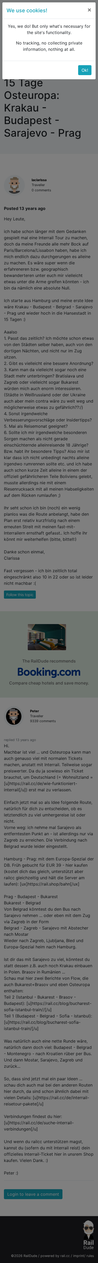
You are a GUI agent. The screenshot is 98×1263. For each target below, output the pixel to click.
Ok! (85, 70)
